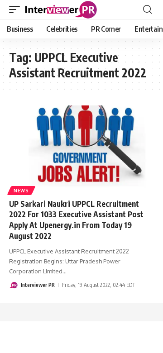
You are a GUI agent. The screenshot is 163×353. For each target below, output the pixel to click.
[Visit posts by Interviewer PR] (13, 285)
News (21, 190)
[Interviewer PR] (61, 9)
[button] (16, 9)
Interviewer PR (38, 284)
